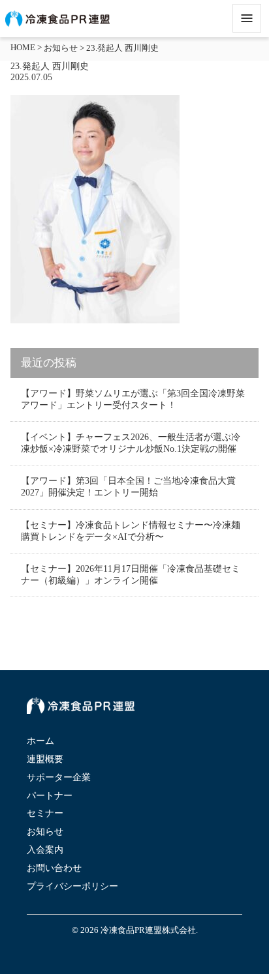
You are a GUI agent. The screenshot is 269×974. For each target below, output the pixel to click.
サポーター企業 (59, 777)
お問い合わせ (54, 868)
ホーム (40, 741)
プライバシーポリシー (72, 886)
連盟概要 (45, 759)
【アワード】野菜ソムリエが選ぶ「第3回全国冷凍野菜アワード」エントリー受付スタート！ (133, 399)
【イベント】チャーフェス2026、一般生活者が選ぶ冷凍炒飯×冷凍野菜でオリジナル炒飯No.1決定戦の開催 (130, 443)
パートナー (49, 796)
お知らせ (61, 48)
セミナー (45, 813)
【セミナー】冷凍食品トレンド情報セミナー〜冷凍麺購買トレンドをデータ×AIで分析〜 (130, 531)
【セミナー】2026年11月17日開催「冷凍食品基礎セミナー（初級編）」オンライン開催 (130, 574)
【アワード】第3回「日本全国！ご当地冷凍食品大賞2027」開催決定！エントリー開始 (128, 486)
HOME (22, 47)
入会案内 (45, 850)
